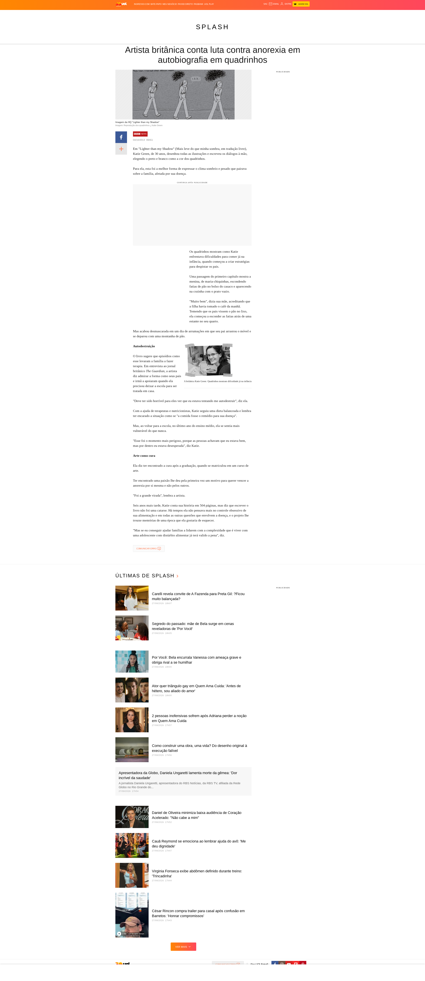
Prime (284, 13)
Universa (226, 13)
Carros (175, 13)
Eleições (142, 13)
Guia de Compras (305, 13)
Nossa (272, 13)
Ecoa (251, 13)
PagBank (198, 4)
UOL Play (209, 4)
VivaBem (237, 13)
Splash (216, 13)
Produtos (121, 13)
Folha (196, 13)
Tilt (245, 13)
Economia (186, 13)
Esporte (205, 13)
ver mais (181, 946)
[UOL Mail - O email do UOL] (274, 4)
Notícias (153, 13)
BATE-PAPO (156, 4)
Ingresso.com (142, 4)
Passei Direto (185, 4)
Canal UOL (261, 13)
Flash (132, 13)
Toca (291, 13)
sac (265, 4)
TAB (278, 13)
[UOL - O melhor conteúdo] (121, 4)
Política (164, 13)
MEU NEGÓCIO (170, 4)
